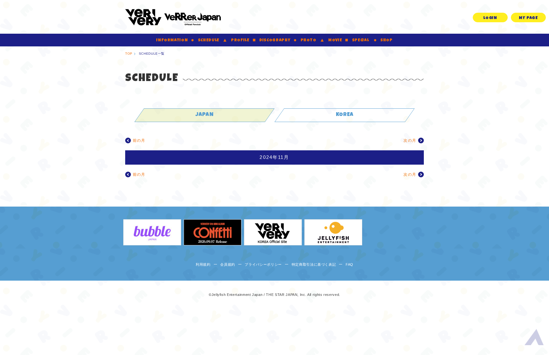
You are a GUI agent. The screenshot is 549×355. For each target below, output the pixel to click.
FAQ (349, 264)
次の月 (409, 140)
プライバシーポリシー (263, 264)
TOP (128, 53)
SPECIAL (360, 40)
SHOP (386, 40)
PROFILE (240, 40)
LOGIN (490, 18)
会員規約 (227, 264)
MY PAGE (528, 18)
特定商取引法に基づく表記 (314, 264)
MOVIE (335, 40)
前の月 (139, 140)
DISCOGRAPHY (274, 40)
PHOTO (308, 40)
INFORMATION (172, 40)
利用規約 (203, 264)
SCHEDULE (208, 40)
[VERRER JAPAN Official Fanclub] (173, 17)
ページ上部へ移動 (534, 338)
